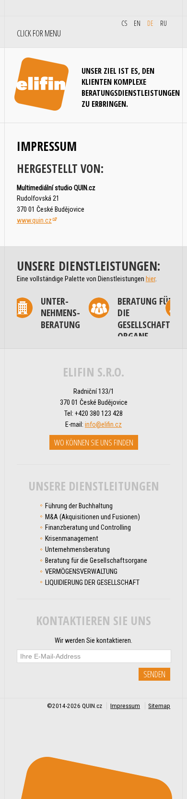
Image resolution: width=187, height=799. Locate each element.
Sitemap (159, 705)
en (137, 23)
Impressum (125, 705)
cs (124, 23)
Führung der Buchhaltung (79, 506)
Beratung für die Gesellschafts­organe (134, 319)
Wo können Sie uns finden (93, 442)
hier (150, 279)
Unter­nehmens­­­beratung (77, 549)
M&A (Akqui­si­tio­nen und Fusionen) (92, 517)
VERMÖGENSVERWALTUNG (81, 571)
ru (163, 23)
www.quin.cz (34, 220)
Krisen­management (71, 538)
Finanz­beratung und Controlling (88, 527)
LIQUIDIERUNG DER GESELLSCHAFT (92, 582)
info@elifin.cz (103, 424)
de (150, 23)
